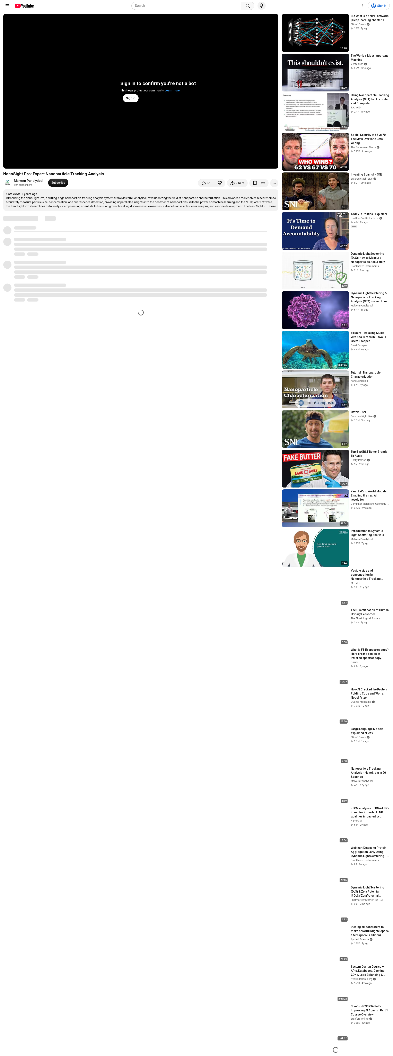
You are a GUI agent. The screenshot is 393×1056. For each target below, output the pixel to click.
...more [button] (271, 206)
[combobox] (187, 5)
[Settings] (362, 5)
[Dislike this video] (219, 183)
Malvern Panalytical (28, 181)
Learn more (172, 90)
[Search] (247, 6)
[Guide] (7, 5)
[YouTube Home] (24, 5)
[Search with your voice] (261, 6)
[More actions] (274, 183)
